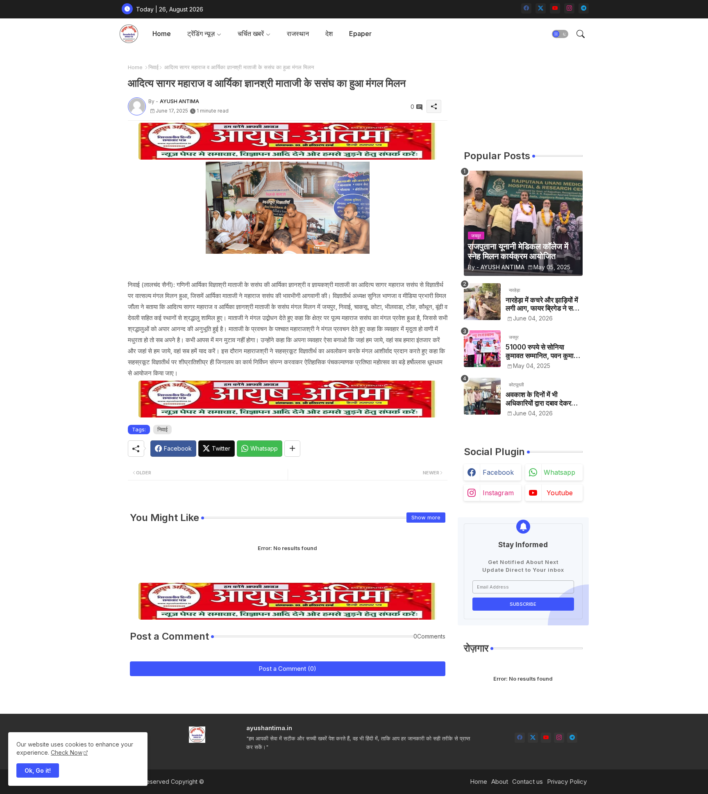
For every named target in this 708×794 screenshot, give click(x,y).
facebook (498, 472)
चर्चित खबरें (251, 33)
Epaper (360, 33)
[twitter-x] (541, 8)
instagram (498, 493)
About (499, 781)
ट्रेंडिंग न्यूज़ (201, 33)
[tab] (161, 33)
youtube (560, 493)
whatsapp (559, 472)
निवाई (153, 67)
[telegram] (584, 8)
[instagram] (569, 8)
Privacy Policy (567, 781)
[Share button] (292, 448)
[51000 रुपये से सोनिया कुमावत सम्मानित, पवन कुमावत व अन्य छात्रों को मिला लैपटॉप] (482, 348)
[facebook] (526, 8)
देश (329, 33)
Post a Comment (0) (287, 668)
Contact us (527, 781)
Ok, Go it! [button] (38, 770)
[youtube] (555, 8)
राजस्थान (298, 33)
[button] (560, 34)
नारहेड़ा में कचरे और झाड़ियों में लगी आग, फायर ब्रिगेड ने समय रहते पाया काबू (543, 304)
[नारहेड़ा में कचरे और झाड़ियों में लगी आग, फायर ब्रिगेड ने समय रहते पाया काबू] (482, 301)
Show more (425, 517)
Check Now (66, 752)
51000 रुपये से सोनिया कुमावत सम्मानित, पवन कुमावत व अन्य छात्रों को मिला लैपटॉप (543, 351)
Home (161, 33)
